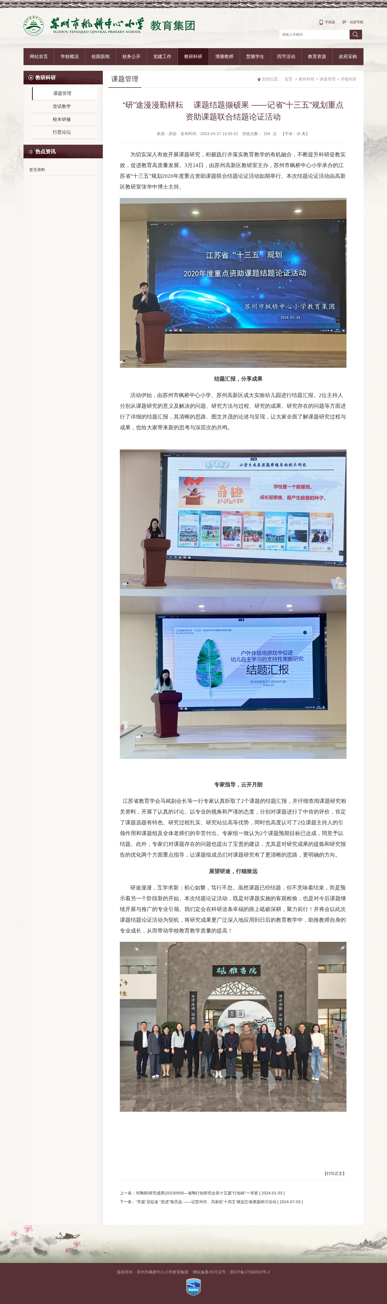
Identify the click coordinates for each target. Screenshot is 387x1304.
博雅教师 (224, 56)
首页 (288, 79)
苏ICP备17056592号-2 (250, 1272)
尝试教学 (62, 106)
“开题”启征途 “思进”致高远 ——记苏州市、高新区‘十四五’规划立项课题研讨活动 (206, 1202)
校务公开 (131, 56)
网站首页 (39, 56)
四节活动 (286, 56)
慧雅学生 (255, 56)
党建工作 (162, 56)
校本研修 (62, 119)
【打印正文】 (334, 1173)
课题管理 (62, 93)
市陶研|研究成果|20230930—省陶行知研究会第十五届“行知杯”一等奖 (197, 1193)
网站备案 (201, 1272)
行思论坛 (62, 132)
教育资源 (317, 56)
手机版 (330, 22)
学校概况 (70, 56)
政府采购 (348, 56)
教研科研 (193, 56)
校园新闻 (101, 56)
